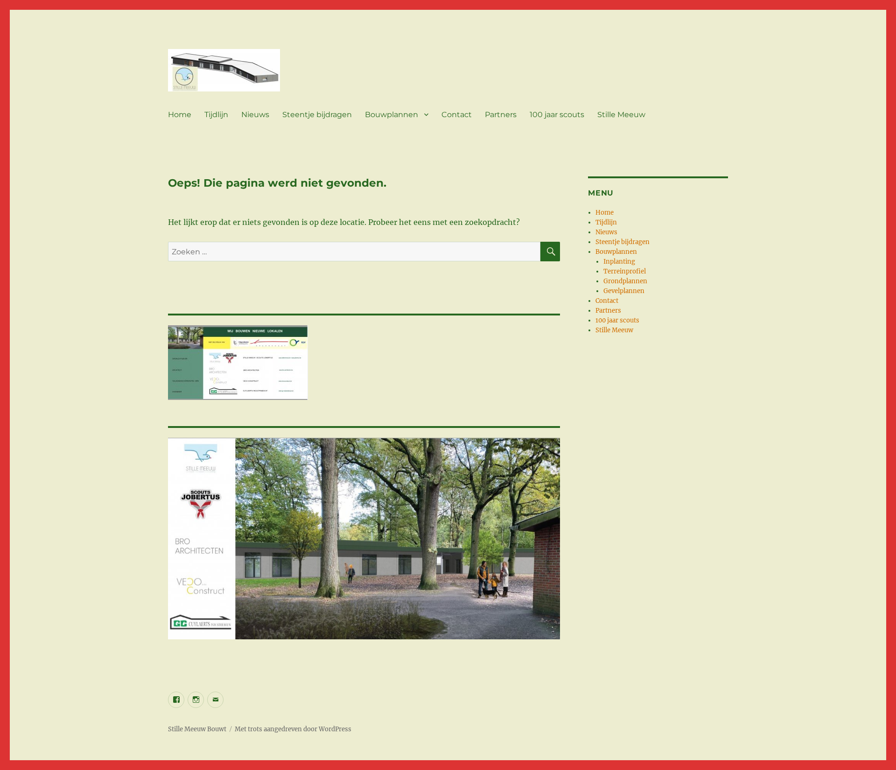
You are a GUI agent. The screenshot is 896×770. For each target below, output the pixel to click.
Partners (501, 114)
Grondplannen (625, 281)
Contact (456, 114)
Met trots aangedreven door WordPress (293, 729)
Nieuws (255, 114)
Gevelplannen (623, 291)
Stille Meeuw (621, 114)
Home (179, 114)
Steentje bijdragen (317, 114)
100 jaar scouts (557, 114)
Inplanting (619, 262)
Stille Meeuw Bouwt (197, 729)
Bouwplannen (391, 114)
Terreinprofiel (624, 271)
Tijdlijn (216, 114)
